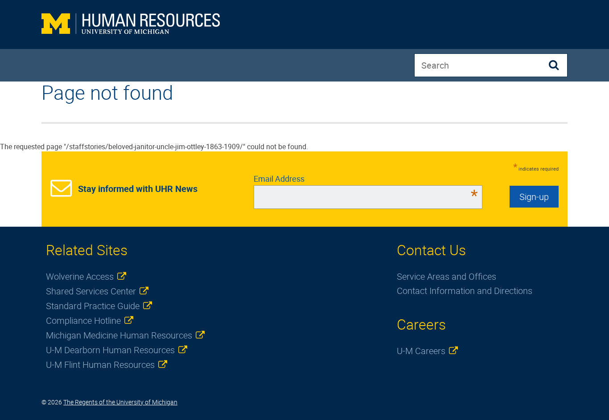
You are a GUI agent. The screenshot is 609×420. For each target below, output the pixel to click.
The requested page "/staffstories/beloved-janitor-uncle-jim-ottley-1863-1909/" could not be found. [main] (154, 116)
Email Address (366, 178)
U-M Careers (421, 351)
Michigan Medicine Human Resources (119, 335)
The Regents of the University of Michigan (120, 402)
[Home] (130, 24)
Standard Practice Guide (93, 306)
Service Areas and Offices (446, 276)
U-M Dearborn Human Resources (110, 350)
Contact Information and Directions (464, 291)
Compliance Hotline (83, 320)
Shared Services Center (91, 291)
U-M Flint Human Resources (100, 365)
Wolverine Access (80, 276)
